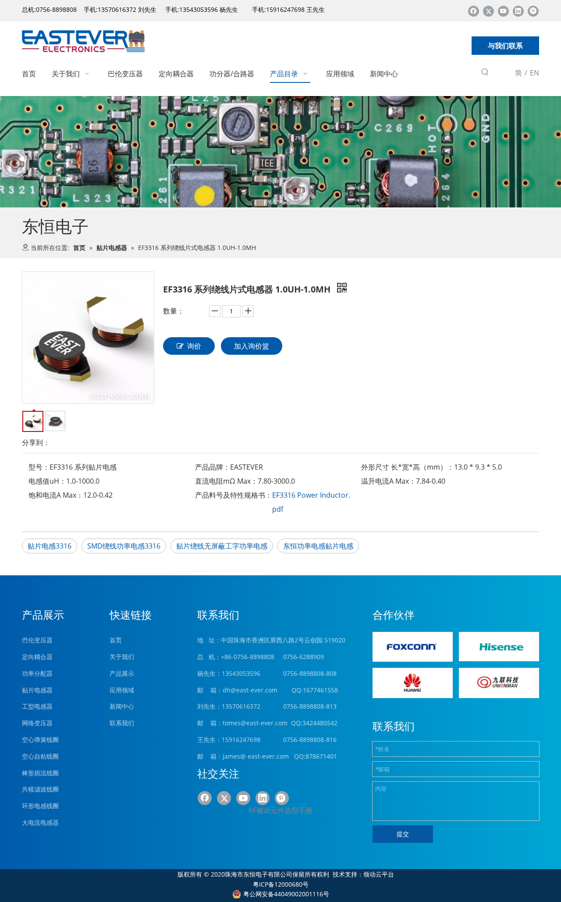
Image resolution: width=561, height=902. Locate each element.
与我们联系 (505, 45)
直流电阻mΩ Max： (226, 481)
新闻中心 (122, 706)
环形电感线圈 (40, 806)
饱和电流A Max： (55, 495)
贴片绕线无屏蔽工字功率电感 (221, 546)
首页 (116, 640)
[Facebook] (473, 11)
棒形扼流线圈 (40, 773)
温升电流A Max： (388, 481)
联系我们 (122, 723)
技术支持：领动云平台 (363, 874)
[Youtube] (503, 11)
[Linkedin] (518, 11)
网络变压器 (37, 723)
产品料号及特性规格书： (233, 495)
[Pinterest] (533, 11)
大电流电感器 (40, 822)
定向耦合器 (37, 656)
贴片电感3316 (49, 546)
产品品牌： (212, 467)
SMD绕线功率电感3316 (123, 546)
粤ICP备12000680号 (281, 884)
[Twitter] (488, 11)
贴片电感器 (37, 690)
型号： (39, 467)
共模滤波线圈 (40, 789)
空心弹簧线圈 (40, 739)
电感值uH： (47, 481)
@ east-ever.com (264, 756)
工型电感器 (37, 706)
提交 (403, 834)
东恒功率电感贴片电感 (318, 546)
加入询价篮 (251, 346)
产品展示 (122, 673)
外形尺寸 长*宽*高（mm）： (407, 467)
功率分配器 (37, 673)
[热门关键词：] (485, 74)
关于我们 (122, 656)
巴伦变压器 (37, 640)
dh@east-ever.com (250, 690)
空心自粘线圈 (40, 756)
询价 (194, 346)
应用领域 (122, 690)
